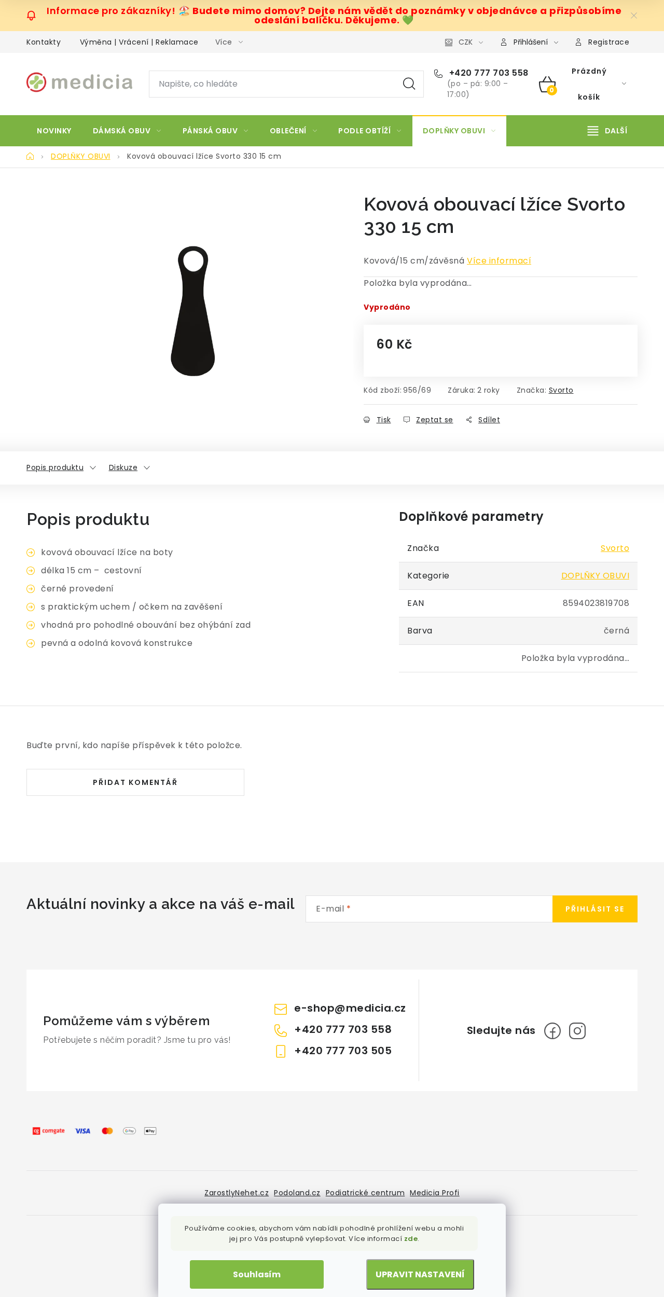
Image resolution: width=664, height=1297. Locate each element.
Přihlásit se (595, 909)
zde (411, 1239)
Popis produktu (55, 467)
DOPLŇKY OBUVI (595, 576)
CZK (466, 42)
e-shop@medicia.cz (350, 1008)
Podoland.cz (297, 1193)
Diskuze (123, 467)
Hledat (409, 84)
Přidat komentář (135, 782)
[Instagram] (577, 1031)
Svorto (561, 390)
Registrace (608, 42)
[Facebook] (552, 1031)
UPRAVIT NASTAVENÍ (420, 1274)
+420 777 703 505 (343, 1050)
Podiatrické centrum (365, 1193)
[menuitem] (54, 130)
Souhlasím (257, 1274)
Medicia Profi (435, 1193)
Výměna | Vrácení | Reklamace (139, 42)
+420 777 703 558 (488, 73)
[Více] (607, 130)
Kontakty (43, 42)
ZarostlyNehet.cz (236, 1193)
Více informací (499, 261)
